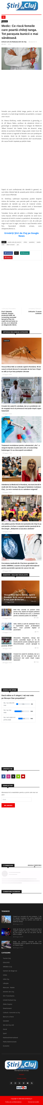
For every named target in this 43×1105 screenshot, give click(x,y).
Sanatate (4, 21)
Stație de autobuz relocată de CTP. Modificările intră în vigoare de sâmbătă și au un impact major (27, 943)
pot (18, 244)
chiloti (25, 242)
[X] (19, 1083)
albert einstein (11, 244)
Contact (21, 1074)
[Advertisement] (22, 89)
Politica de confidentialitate (13, 1102)
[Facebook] (11, 1083)
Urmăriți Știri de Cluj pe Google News (21, 234)
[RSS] (31, 1083)
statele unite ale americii (14, 242)
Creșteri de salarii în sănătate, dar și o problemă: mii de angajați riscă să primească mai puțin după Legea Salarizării (21, 408)
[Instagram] (15, 1083)
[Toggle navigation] (4, 17)
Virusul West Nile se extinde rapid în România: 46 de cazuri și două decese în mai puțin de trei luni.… (20, 597)
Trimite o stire (21, 1078)
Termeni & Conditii (33, 1102)
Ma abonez (8, 805)
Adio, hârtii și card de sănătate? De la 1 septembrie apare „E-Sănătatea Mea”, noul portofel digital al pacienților (27, 626)
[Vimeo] (23, 1083)
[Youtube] (27, 1083)
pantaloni (31, 242)
